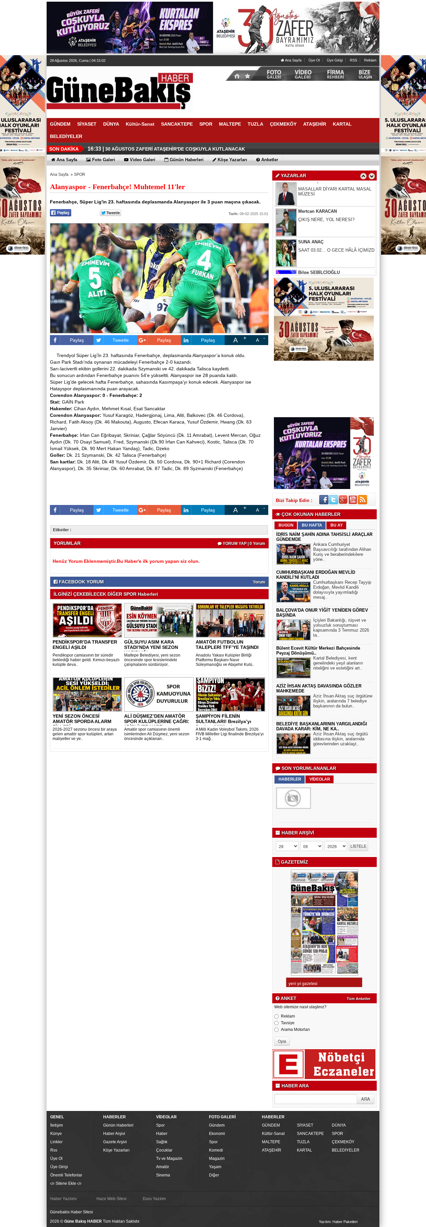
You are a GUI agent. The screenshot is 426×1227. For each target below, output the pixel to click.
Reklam (370, 60)
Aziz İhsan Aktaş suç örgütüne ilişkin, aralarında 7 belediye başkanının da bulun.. (342, 700)
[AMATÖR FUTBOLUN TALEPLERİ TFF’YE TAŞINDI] (232, 620)
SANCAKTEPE (310, 1133)
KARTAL (304, 1150)
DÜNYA (339, 1125)
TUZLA (303, 1142)
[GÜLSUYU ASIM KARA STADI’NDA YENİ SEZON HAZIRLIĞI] (160, 620)
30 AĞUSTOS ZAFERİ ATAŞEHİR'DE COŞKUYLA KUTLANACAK (175, 149)
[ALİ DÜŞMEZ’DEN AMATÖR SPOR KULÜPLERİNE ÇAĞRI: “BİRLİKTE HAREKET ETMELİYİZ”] (160, 694)
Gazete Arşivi (115, 1142)
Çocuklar (164, 1150)
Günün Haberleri (118, 1125)
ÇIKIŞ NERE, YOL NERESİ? (326, 195)
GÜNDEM (271, 1125)
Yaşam (215, 1167)
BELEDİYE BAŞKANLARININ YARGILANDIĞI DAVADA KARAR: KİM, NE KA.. (321, 726)
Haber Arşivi (114, 1133)
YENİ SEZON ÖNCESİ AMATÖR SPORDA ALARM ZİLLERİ (82, 721)
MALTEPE (271, 1142)
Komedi (216, 1150)
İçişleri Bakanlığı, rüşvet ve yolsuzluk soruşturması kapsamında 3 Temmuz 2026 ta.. (341, 628)
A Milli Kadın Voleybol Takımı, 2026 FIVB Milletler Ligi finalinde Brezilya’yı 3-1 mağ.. (230, 734)
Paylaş (77, 340)
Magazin (217, 1158)
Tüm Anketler (358, 999)
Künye (56, 1133)
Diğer (214, 1175)
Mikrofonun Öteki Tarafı (320, 257)
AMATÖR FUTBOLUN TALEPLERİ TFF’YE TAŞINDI (227, 644)
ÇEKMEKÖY (343, 1142)
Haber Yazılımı (63, 1198)
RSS (353, 60)
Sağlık (161, 1142)
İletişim (56, 1125)
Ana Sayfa (293, 60)
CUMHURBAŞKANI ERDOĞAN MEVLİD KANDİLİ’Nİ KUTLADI (315, 575)
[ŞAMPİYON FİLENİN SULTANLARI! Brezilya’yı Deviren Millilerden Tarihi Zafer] (232, 694)
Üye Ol (314, 60)
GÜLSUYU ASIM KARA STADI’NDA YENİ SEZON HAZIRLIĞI (151, 647)
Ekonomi (217, 1133)
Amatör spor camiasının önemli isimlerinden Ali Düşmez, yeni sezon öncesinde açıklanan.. (156, 734)
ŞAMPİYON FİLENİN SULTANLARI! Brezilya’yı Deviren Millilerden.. (223, 721)
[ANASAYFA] (120, 89)
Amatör (162, 1167)
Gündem (217, 1125)
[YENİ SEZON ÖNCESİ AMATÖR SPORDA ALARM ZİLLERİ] (88, 694)
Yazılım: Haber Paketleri (338, 1222)
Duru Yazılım (154, 1198)
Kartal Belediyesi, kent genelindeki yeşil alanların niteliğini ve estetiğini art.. (338, 663)
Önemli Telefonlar (66, 1175)
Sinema (163, 1175)
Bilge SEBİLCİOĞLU (319, 248)
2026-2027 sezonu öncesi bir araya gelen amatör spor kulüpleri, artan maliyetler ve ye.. (85, 734)
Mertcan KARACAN (317, 187)
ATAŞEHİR (271, 1150)
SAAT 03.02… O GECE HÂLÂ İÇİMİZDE (337, 226)
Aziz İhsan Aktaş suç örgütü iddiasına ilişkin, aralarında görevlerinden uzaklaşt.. (340, 738)
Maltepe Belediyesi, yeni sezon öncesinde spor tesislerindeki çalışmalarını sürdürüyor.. (152, 660)
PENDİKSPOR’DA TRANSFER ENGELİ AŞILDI (85, 644)
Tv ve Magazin (169, 1158)
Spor (160, 1125)
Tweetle (120, 340)
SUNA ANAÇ (310, 218)
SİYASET (305, 1125)
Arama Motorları (295, 1029)
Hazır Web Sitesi (111, 1198)
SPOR (79, 174)
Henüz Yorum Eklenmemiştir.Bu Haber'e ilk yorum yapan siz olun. (126, 561)
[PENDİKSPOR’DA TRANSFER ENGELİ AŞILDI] (88, 620)
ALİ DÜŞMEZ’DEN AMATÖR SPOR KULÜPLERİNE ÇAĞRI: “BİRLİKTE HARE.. (156, 721)
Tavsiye (288, 1023)
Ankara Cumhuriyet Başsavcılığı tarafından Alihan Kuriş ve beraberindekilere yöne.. (342, 552)
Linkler (56, 1142)
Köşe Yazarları (116, 1150)
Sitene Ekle (66, 1183)
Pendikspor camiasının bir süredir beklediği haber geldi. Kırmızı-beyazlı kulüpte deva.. (86, 660)
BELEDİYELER (345, 1150)
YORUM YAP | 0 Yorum (243, 543)
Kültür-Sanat (273, 1133)
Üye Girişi (335, 60)
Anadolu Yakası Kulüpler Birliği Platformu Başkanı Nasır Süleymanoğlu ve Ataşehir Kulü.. (225, 660)
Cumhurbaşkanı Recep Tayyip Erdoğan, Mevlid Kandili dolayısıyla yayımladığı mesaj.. (342, 590)
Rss (53, 1150)
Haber (161, 1133)
